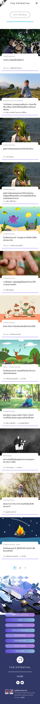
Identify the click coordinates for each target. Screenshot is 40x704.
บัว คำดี (24, 379)
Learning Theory (8, 500)
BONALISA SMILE (16, 334)
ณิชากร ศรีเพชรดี (10, 112)
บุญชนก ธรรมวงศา (11, 512)
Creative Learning (20, 615)
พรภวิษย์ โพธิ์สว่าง (24, 423)
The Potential (10, 157)
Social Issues (7, 456)
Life (20, 620)
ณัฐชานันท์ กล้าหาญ (16, 68)
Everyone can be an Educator (13, 100)
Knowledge (20, 636)
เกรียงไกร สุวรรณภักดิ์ (16, 245)
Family (20, 625)
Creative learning (9, 56)
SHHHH (19, 467)
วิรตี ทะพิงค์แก (10, 290)
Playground (20, 641)
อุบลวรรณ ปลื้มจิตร (21, 112)
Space (5, 367)
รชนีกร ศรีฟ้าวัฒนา (11, 201)
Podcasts (20, 651)
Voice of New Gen (20, 630)
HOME (20, 677)
